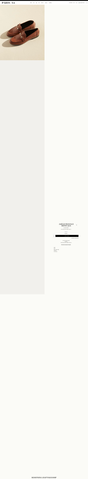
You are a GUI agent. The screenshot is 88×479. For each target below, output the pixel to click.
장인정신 (46, 2)
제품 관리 (55, 250)
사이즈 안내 (55, 251)
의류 (39, 2)
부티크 (76, 2)
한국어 (74, 2)
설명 (54, 247)
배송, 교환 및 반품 (56, 249)
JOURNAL (50, 2)
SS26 (31, 2)
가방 (33, 2)
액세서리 (42, 2)
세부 (54, 248)
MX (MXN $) (70, 2)
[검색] (85, 2)
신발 (36, 2)
